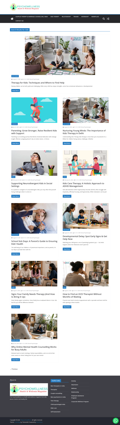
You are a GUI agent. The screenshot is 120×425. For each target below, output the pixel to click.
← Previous (14, 369)
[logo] (29, 384)
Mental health (15, 340)
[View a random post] (108, 19)
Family (13, 287)
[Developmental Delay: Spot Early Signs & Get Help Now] (86, 216)
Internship (85, 16)
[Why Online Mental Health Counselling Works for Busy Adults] (34, 326)
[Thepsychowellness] (12, 19)
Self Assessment (55, 412)
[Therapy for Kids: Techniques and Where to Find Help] (60, 55)
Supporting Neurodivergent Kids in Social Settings (31, 184)
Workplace (95, 16)
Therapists (54, 389)
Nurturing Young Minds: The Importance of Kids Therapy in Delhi (84, 132)
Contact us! (20, 21)
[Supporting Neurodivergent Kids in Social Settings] (34, 163)
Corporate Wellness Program (80, 401)
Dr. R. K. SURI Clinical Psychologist (31, 79)
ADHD (13, 177)
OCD (64, 287)
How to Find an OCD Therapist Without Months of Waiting (82, 295)
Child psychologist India (58, 404)
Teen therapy (55, 401)
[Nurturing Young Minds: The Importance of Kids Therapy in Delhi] (86, 110)
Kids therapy (55, 16)
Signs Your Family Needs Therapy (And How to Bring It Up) (33, 295)
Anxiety (73, 381)
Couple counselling (56, 393)
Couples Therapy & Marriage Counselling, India (32, 16)
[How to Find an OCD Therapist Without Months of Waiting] (86, 273)
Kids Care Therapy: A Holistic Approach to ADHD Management (83, 184)
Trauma (76, 16)
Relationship (66, 16)
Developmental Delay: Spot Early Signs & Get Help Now (85, 237)
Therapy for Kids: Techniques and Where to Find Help (37, 82)
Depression (74, 385)
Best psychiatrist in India (58, 397)
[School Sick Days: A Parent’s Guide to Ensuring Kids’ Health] (34, 218)
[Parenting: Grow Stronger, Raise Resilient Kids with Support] (34, 110)
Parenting (14, 124)
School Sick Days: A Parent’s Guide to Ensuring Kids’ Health (34, 242)
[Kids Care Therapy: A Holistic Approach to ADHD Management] (86, 163)
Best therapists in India (58, 386)
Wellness (74, 388)
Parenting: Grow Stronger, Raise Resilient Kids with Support (34, 132)
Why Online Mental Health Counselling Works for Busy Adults (33, 348)
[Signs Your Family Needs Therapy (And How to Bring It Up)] (34, 273)
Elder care (54, 408)
